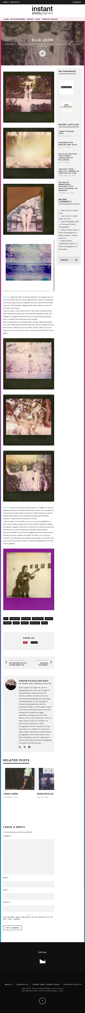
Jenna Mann (63, 249)
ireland (49, 618)
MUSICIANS (35, 623)
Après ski (43, 794)
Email (6, 890)
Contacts (14, 2)
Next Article (42, 660)
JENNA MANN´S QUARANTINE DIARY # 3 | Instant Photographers (68, 243)
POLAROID (29, 44)
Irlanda (7, 623)
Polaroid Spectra (46, 44)
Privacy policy (73, 984)
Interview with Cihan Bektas (18, 664)
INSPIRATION (37, 618)
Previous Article (17, 660)
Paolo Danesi (65, 210)
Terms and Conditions (46, 984)
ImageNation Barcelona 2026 (68, 144)
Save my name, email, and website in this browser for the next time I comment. (28, 918)
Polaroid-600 (65, 44)
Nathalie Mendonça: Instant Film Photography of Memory (68, 186)
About (6, 2)
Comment (7, 836)
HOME (6, 19)
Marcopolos (12, 794)
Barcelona (15, 618)
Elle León (6, 297)
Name (5, 878)
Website (6, 902)
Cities (37, 19)
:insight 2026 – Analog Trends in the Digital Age (69, 171)
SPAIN (44, 623)
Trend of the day (49, 19)
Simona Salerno (43, 664)
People (30, 19)
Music (16, 623)
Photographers (17, 19)
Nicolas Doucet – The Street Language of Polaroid (69, 157)
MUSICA (24, 623)
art (5, 618)
